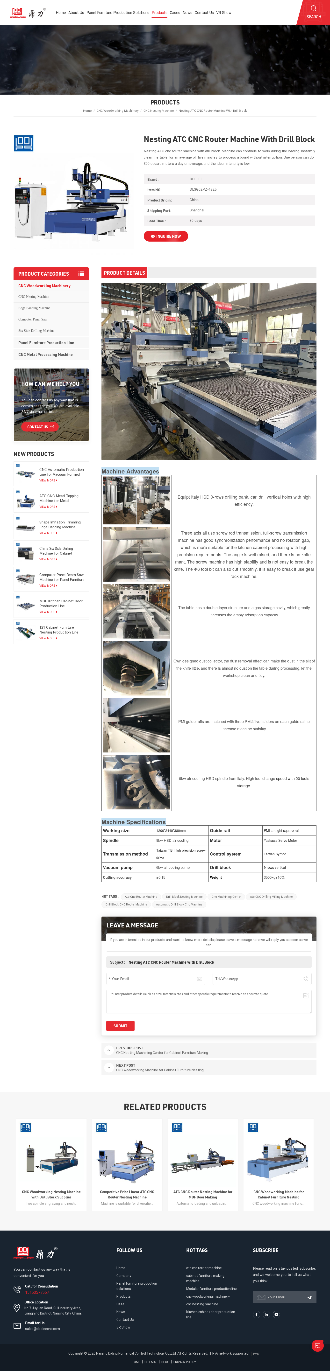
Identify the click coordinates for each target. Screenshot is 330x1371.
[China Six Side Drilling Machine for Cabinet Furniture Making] (26, 553)
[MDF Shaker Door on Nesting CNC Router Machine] (278, 1154)
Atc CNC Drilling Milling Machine (271, 896)
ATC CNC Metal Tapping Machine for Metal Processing (59, 498)
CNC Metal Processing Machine (45, 354)
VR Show (223, 12)
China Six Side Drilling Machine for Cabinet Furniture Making (56, 551)
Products (159, 12)
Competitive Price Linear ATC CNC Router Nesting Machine (51, 1194)
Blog (165, 1362)
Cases (175, 12)
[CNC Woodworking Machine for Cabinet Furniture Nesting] (203, 1154)
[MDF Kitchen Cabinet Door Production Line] (26, 605)
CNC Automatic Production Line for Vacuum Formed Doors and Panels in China (61, 472)
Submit (120, 1025)
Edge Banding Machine (34, 308)
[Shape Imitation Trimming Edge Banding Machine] (26, 526)
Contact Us (204, 12)
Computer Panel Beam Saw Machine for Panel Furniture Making (61, 577)
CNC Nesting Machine (158, 110)
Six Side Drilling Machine (36, 331)
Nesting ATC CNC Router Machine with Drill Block (171, 962)
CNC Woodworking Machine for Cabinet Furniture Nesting (203, 1194)
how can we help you (50, 383)
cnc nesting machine (202, 1304)
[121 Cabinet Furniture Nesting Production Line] (26, 631)
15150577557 (37, 1292)
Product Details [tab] (124, 273)
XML (137, 1362)
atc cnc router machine (141, 896)
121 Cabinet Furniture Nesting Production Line (58, 629)
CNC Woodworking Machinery (117, 110)
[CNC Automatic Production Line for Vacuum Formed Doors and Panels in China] (26, 474)
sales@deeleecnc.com (42, 1329)
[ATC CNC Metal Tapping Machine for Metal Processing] (26, 500)
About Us (76, 12)
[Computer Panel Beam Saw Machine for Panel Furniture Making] (26, 579)
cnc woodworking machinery (208, 1296)
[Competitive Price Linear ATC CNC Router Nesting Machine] (51, 1154)
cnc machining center (226, 896)
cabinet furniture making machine (205, 1278)
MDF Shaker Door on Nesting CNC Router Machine (278, 1194)
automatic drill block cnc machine (179, 904)
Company (123, 1276)
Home (61, 12)
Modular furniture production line (211, 1289)
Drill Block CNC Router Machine (126, 904)
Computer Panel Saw (32, 319)
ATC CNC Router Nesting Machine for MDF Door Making (127, 1194)
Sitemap (150, 1362)
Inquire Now (168, 236)
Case (120, 1304)
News (187, 12)
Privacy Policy (184, 1362)
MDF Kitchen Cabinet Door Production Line (61, 603)
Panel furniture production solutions (117, 12)
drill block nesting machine (184, 896)
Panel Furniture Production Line (46, 342)
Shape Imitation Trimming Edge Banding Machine (60, 524)
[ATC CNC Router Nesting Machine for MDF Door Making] (127, 1154)
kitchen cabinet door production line (210, 1314)
